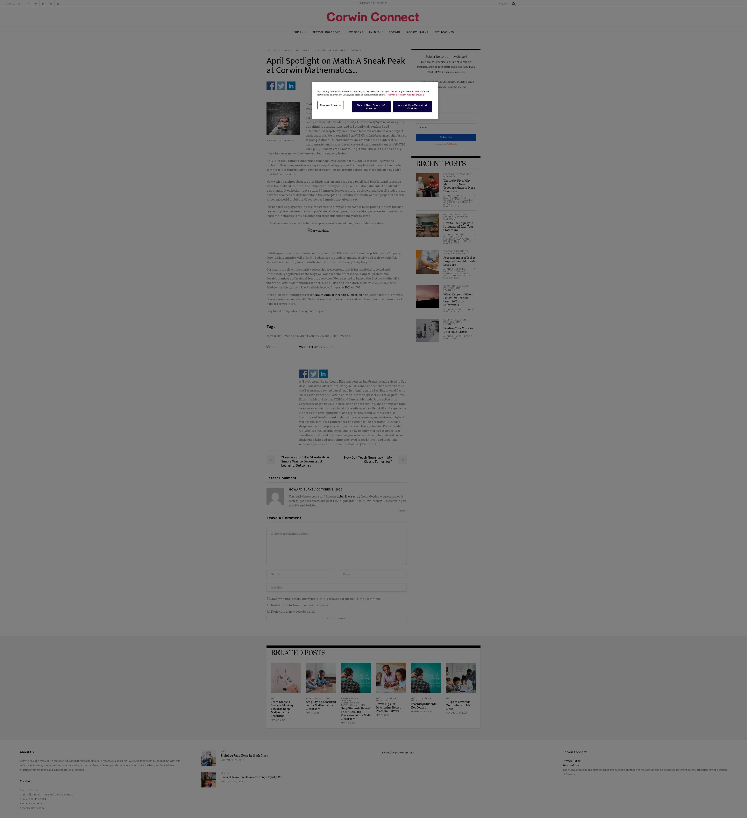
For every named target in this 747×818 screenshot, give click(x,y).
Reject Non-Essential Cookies (371, 107)
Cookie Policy (415, 94)
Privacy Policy (397, 94)
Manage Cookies (331, 105)
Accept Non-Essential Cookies (412, 107)
